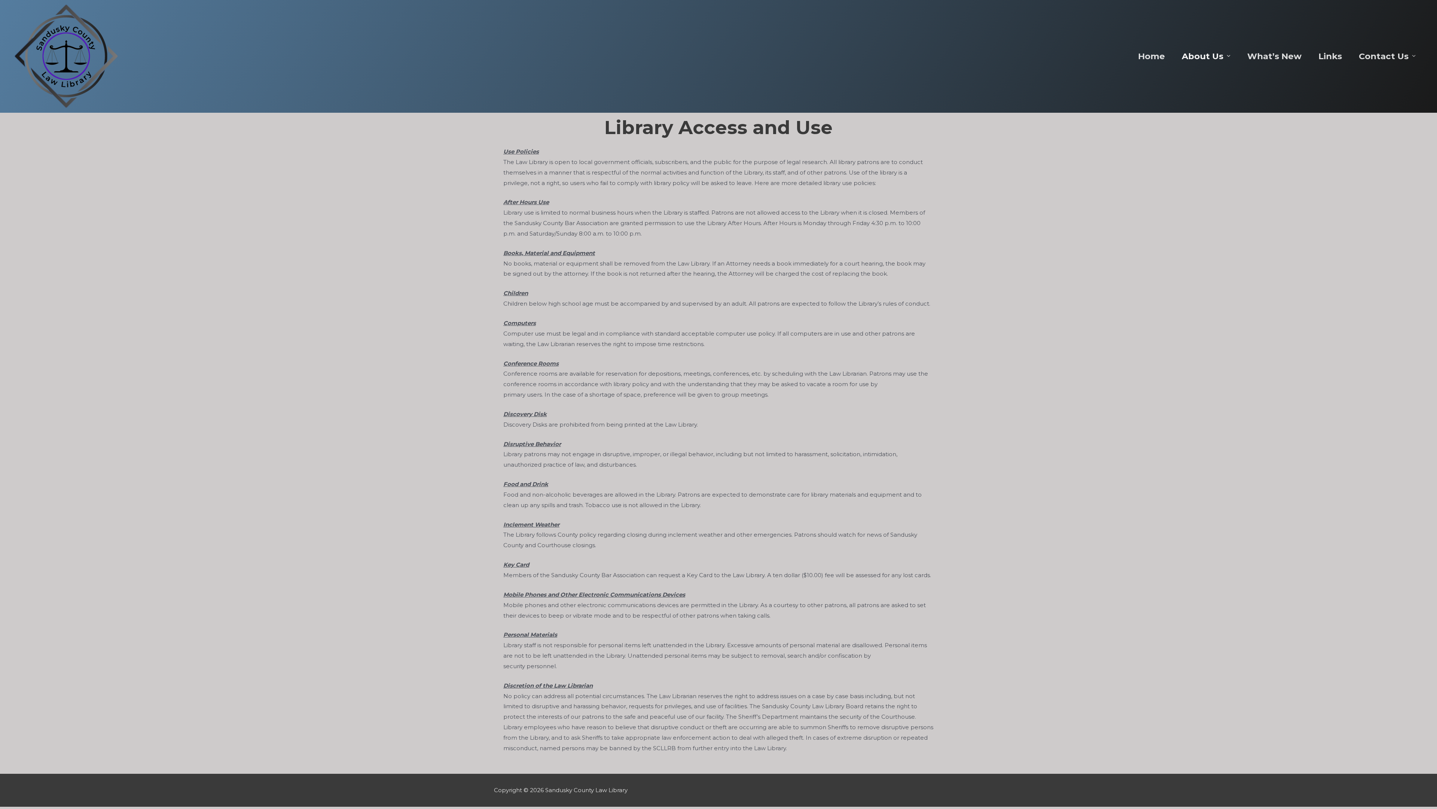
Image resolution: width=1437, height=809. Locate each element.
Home (1151, 56)
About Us (1202, 56)
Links (1330, 56)
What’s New (1274, 56)
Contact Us (1384, 56)
